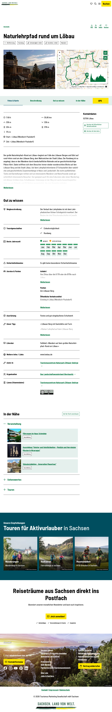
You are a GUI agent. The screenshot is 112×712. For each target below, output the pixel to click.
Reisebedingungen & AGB (88, 656)
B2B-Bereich (46, 664)
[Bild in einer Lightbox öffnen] (29, 69)
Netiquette (82, 659)
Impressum (53, 690)
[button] (106, 709)
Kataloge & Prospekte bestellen (54, 653)
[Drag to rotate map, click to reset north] (59, 58)
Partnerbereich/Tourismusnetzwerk (55, 667)
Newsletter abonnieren (50, 656)
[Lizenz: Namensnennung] (46, 393)
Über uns (44, 673)
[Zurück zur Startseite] (10, 3)
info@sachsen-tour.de (19, 655)
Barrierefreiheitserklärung (89, 653)
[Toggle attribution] (106, 86)
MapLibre (74, 87)
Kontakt (44, 690)
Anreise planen (47, 650)
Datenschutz (65, 690)
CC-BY (53, 88)
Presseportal (46, 661)
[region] (82, 69)
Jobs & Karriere (47, 676)
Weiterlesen (8, 187)
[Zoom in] (59, 52)
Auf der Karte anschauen (71, 414)
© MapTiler (81, 87)
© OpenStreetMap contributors (94, 87)
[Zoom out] (59, 55)
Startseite (6, 27)
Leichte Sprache (85, 650)
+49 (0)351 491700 (17, 650)
